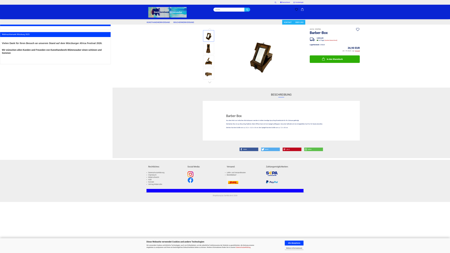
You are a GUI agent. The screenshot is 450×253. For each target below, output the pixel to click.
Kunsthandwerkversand (158, 22)
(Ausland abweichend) (330, 40)
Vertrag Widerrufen (155, 184)
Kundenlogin (299, 2)
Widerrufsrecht (153, 177)
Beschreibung (281, 94)
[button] (302, 10)
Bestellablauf (231, 175)
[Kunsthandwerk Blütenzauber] (167, 12)
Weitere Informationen (294, 248)
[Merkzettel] (296, 10)
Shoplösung (217, 195)
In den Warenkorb (335, 59)
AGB (150, 179)
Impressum (152, 175)
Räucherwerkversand (183, 22)
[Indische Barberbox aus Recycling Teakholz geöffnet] (261, 55)
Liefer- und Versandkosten (236, 172)
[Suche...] (247, 10)
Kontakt (288, 22)
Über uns (299, 22)
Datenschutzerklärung (243, 247)
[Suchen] (275, 2)
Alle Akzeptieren (294, 243)
